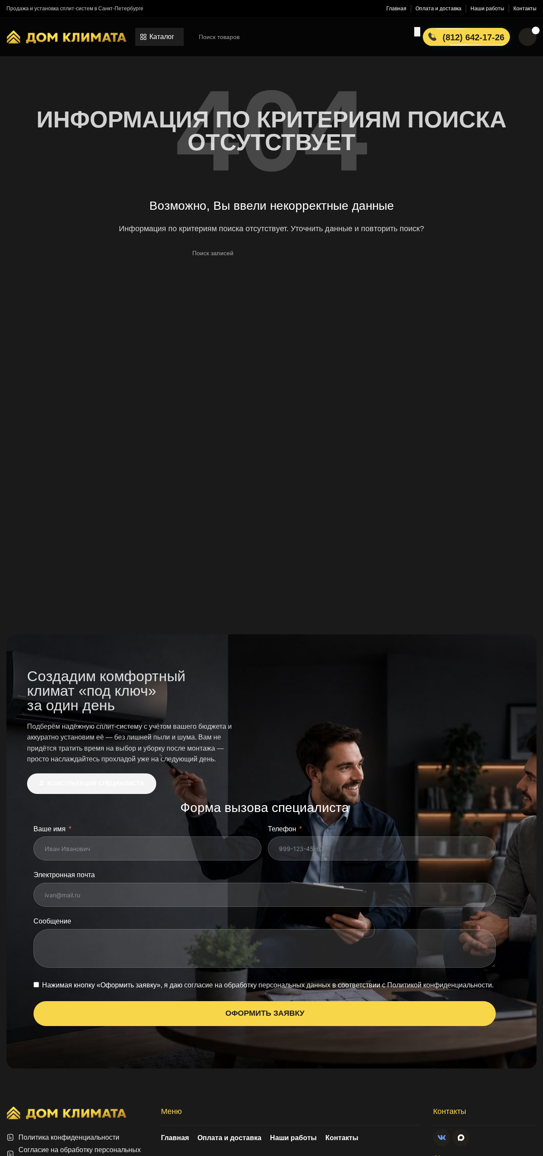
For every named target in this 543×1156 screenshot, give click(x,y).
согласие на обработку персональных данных (257, 985)
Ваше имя (49, 829)
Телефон (282, 829)
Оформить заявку (264, 1013)
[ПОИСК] (417, 31)
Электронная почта (64, 874)
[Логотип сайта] (66, 36)
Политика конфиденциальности (68, 1137)
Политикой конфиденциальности (439, 985)
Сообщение (52, 921)
